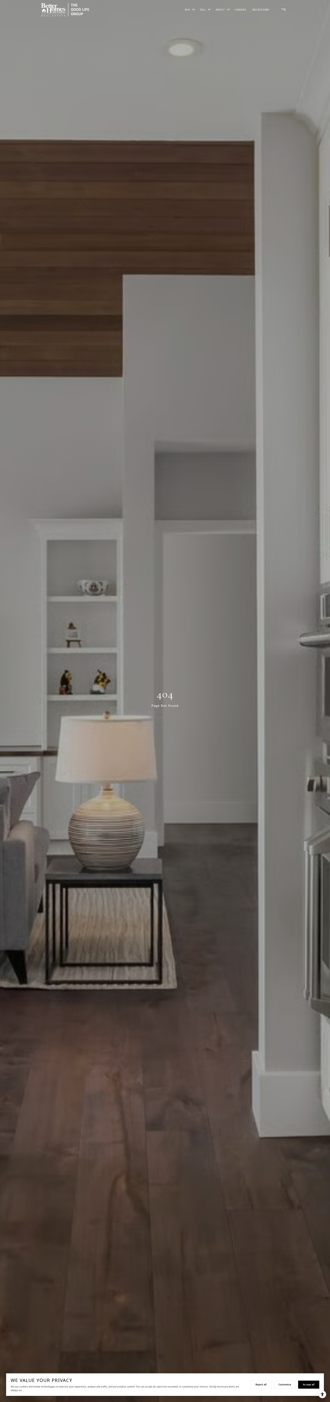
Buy (187, 9)
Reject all (261, 1384)
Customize (284, 1384)
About (220, 9)
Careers (240, 9)
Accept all (309, 1384)
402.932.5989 (260, 9)
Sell (203, 9)
